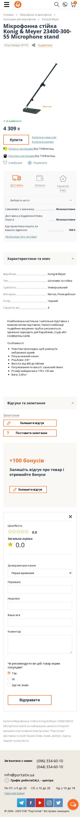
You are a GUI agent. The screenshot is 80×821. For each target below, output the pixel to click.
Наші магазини (14, 793)
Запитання (11, 415)
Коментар (14, 631)
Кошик (75, 3)
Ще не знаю (20, 685)
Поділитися (45, 45)
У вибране (15, 163)
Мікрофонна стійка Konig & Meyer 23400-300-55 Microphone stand (37, 31)
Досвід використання (22, 565)
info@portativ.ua (19, 774)
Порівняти (40, 163)
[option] (40, 88)
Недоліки (14, 598)
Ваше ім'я (14, 615)
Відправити (29, 700)
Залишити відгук (32, 423)
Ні (13, 679)
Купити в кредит (43, 142)
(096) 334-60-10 (50, 760)
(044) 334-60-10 (50, 766)
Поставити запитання (31, 433)
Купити (16, 140)
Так (14, 673)
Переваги (14, 582)
